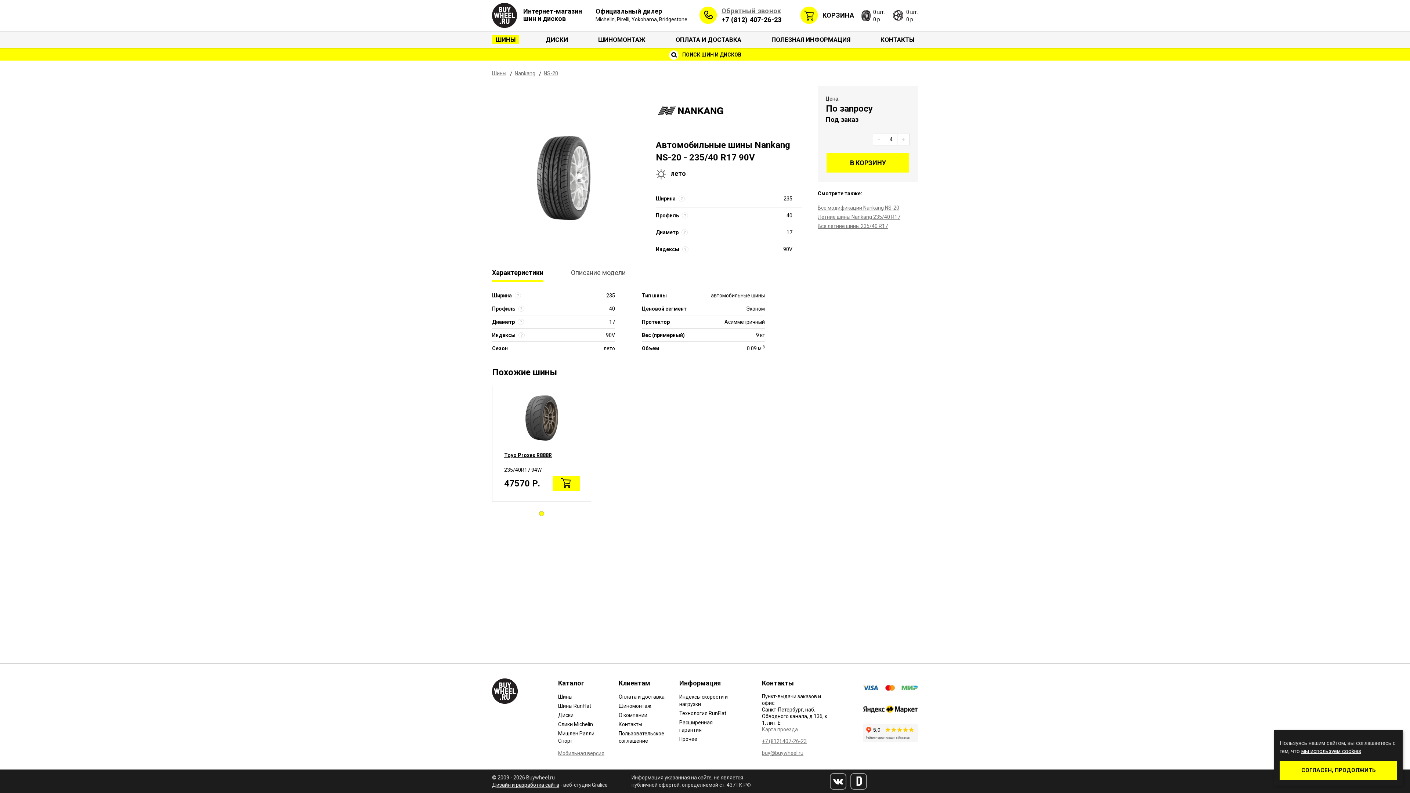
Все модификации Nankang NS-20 (858, 208)
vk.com (838, 781)
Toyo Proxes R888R (528, 455)
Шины (506, 39)
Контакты (897, 39)
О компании (633, 715)
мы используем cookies (1331, 751)
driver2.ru (858, 781)
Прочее (688, 739)
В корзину (868, 163)
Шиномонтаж (622, 39)
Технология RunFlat (702, 713)
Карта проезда (780, 729)
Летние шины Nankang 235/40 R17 (859, 217)
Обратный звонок (751, 11)
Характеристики (517, 272)
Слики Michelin (575, 724)
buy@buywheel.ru (782, 753)
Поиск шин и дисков (711, 55)
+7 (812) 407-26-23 (751, 19)
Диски (557, 39)
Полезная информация (810, 39)
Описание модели (598, 272)
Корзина (838, 15)
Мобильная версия (581, 753)
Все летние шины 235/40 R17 (853, 226)
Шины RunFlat (574, 706)
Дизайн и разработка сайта (525, 785)
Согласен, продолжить (1338, 770)
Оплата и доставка (708, 39)
